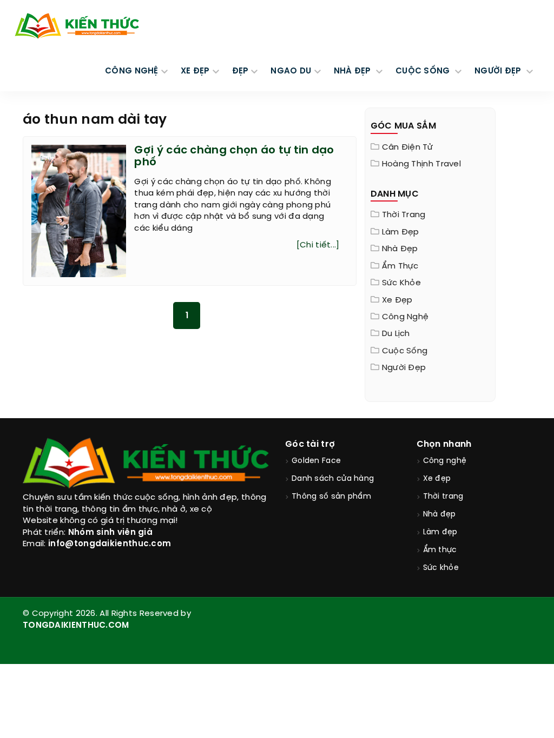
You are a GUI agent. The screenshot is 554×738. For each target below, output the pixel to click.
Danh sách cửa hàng (333, 479)
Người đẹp (404, 368)
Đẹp (240, 71)
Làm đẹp (400, 232)
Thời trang (404, 215)
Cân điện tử (407, 147)
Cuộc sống (405, 351)
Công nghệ (405, 317)
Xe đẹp (397, 300)
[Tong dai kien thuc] (77, 26)
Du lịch (396, 334)
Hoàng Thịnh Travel (421, 164)
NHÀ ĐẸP (353, 71)
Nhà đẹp (400, 249)
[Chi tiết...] (318, 245)
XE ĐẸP (195, 71)
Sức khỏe (401, 283)
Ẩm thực (400, 266)
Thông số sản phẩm (331, 497)
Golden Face (316, 461)
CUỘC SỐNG (423, 71)
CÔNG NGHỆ (132, 71)
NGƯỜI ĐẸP (499, 71)
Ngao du (291, 71)
